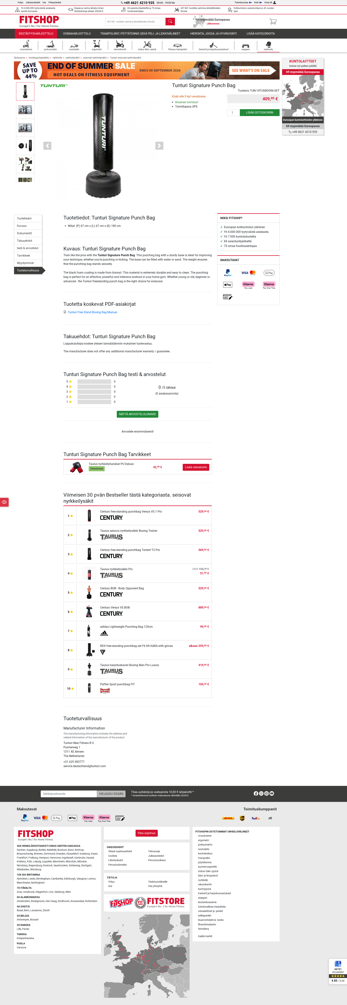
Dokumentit (24, 233)
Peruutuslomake (117, 864)
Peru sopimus (146, 833)
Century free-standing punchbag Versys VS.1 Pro (131, 511)
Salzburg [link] (59, 891)
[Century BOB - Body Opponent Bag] (89, 592)
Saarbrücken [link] (60, 865)
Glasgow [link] (81, 878)
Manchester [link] (23, 882)
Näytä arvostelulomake (137, 414)
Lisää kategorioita (261, 33)
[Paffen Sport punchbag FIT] (89, 688)
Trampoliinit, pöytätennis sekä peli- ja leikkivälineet (140, 33)
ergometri (203, 840)
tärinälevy (203, 928)
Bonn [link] (71, 849)
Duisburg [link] (85, 853)
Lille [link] (19, 929)
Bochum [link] (62, 849)
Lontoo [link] (91, 878)
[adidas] (111, 633)
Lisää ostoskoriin (259, 112)
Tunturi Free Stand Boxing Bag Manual (92, 312)
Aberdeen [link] (22, 878)
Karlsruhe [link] (79, 857)
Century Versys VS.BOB (115, 607)
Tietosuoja (154, 851)
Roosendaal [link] (77, 901)
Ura (44, 2)
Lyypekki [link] (47, 861)
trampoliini (204, 858)
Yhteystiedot (54, 2)
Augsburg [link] (31, 849)
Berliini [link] (42, 849)
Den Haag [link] (51, 901)
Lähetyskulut (115, 860)
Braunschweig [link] (25, 853)
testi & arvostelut (27, 248)
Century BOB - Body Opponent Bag (122, 588)
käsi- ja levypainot (208, 875)
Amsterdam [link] (23, 901)
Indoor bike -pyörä (208, 871)
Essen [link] (94, 853)
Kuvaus (22, 226)
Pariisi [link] (25, 929)
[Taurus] (111, 537)
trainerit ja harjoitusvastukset (214, 893)
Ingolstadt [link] (67, 857)
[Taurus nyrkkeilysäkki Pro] (89, 573)
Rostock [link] (47, 865)
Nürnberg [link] (22, 865)
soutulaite (203, 849)
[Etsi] (170, 21)
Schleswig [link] (74, 865)
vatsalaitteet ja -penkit (210, 911)
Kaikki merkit (205, 936)
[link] (227, 272)
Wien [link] (68, 891)
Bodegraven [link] (38, 901)
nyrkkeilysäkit (72, 57)
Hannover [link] (55, 857)
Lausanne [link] (36, 910)
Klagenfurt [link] (42, 891)
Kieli (256, 2)
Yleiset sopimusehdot (120, 851)
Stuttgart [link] (86, 865)
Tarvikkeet (23, 255)
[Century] (111, 518)
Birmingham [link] (43, 878)
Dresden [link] (60, 853)
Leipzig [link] (37, 861)
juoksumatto (205, 844)
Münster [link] (82, 861)
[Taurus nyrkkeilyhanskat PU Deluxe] (76, 467)
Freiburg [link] (33, 857)
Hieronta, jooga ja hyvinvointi (213, 33)
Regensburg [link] (35, 865)
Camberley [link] (57, 878)
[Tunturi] (53, 85)
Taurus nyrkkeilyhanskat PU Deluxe (111, 464)
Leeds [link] (32, 878)
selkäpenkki (204, 915)
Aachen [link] (21, 849)
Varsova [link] (21, 947)
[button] (25, 91)
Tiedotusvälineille (157, 881)
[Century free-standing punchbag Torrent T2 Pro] (89, 553)
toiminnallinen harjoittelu (212, 906)
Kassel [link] (90, 857)
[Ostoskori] (274, 21)
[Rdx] (111, 652)
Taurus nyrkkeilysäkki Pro (116, 569)
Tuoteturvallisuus (28, 270)
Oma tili (268, 2)
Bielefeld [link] (51, 849)
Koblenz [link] (21, 861)
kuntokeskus (205, 853)
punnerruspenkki (207, 866)
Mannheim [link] (59, 861)
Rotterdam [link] (91, 901)
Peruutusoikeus (157, 860)
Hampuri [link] (44, 857)
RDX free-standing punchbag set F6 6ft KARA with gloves (136, 646)
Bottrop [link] (79, 849)
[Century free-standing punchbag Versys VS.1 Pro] (89, 515)
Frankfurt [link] (22, 857)
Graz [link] (19, 891)
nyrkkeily (57, 57)
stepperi (202, 897)
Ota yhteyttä (155, 886)
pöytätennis (204, 862)
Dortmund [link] (49, 853)
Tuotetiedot (24, 218)
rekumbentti (205, 884)
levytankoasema (207, 902)
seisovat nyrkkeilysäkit (94, 57)
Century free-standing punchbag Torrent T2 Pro (130, 550)
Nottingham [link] (38, 882)
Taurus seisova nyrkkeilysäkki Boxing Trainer (128, 530)
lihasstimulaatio (207, 924)
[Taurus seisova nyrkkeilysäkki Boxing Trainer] (89, 534)
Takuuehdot (24, 240)
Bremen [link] (38, 853)
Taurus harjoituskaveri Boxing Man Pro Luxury (129, 665)
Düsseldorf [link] (73, 853)
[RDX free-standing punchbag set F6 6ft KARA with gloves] (89, 649)
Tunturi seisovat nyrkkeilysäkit (125, 57)
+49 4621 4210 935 (304, 132)
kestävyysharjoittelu (36, 33)
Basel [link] (20, 910)
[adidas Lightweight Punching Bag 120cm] (89, 630)
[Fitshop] (39, 21)
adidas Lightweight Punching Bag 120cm (126, 626)
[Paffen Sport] (111, 690)
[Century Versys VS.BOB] (89, 611)
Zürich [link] (46, 910)
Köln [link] (29, 861)
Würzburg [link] (35, 869)
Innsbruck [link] (29, 891)
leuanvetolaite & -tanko (211, 920)
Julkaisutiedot (33, 2)
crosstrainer (205, 835)
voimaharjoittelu (77, 33)
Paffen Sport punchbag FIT (117, 684)
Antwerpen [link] (23, 919)
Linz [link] (51, 891)
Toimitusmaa (241, 2)
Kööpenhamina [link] (25, 938)
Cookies (112, 855)
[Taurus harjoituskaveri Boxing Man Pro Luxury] (89, 669)
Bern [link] (26, 910)
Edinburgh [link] (70, 878)
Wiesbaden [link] (23, 869)
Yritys (20, 2)
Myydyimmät (25, 263)
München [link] (71, 861)
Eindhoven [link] (64, 901)
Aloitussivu (19, 57)
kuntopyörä (204, 889)
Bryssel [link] (34, 919)
